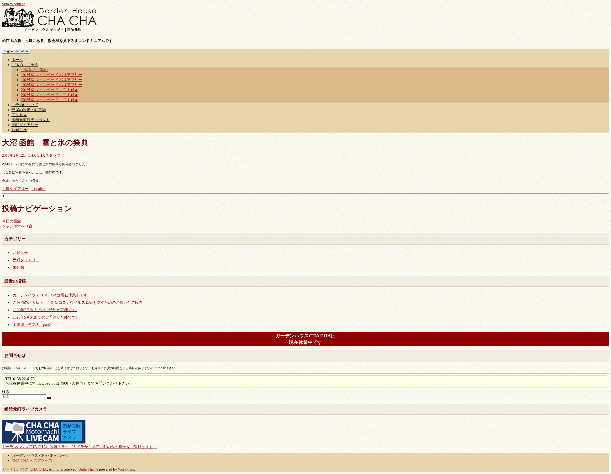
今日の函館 (11, 221)
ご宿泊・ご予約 (24, 65)
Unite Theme (88, 469)
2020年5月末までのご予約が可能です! (45, 317)
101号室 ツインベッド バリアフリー (51, 75)
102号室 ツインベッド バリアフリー (51, 80)
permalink (38, 189)
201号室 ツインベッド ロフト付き (49, 90)
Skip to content (13, 4)
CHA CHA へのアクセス (32, 461)
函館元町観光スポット (30, 120)
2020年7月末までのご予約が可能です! (45, 310)
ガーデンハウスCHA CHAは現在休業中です (50, 295)
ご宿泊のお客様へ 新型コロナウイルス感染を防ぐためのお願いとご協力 (77, 302)
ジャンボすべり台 (17, 226)
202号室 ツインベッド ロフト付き (49, 95)
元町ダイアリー (24, 125)
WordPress (126, 469)
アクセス (19, 115)
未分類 (18, 267)
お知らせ (19, 130)
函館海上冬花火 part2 (32, 325)
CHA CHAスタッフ (44, 155)
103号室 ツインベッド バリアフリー (51, 85)
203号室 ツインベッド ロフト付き (49, 100)
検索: (6, 392)
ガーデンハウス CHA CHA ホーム (40, 455)
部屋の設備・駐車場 (28, 110)
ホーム (17, 60)
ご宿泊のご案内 (34, 70)
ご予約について (24, 105)
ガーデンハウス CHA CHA (24, 469)
